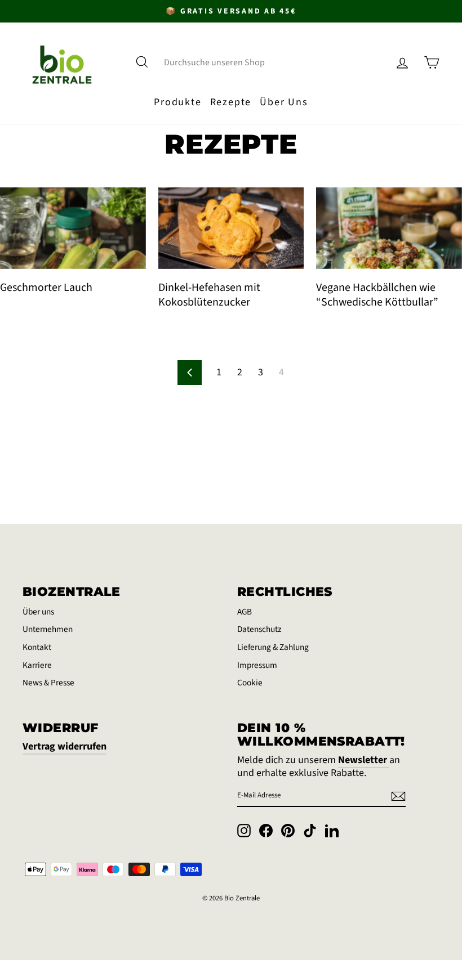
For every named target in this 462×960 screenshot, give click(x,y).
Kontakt (37, 647)
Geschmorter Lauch (46, 287)
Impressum (257, 665)
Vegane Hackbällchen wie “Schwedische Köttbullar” (377, 295)
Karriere (37, 665)
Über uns (38, 611)
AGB (244, 611)
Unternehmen (48, 629)
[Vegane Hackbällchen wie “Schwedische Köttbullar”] (389, 228)
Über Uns (284, 102)
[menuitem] (178, 102)
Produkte (177, 102)
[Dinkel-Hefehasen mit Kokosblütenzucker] (231, 228)
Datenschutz (259, 629)
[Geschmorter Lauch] (73, 228)
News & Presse (48, 682)
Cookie (250, 682)
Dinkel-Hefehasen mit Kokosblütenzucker (209, 295)
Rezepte (231, 102)
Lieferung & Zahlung (273, 647)
